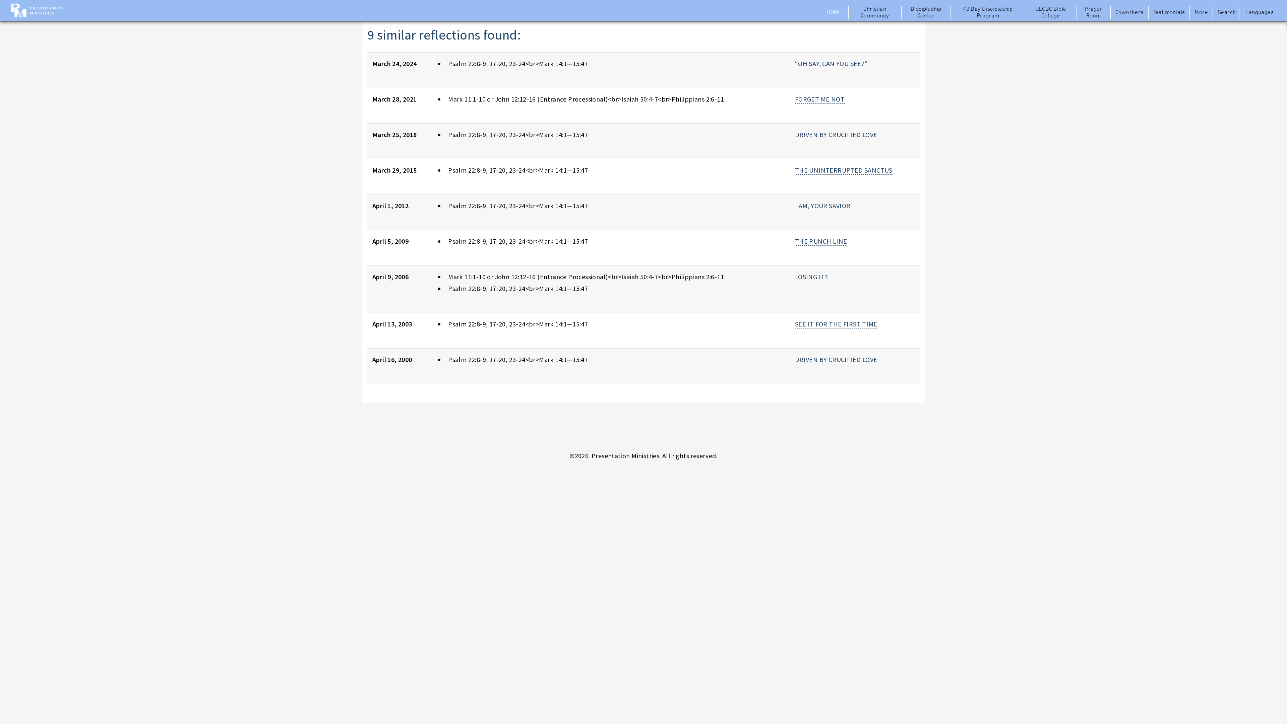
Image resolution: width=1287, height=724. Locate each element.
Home (834, 12)
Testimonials (1169, 12)
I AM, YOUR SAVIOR (823, 205)
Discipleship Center (926, 12)
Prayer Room (1093, 12)
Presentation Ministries (46, 10)
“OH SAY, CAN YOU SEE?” (831, 63)
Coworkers (1129, 12)
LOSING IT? (811, 277)
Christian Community (875, 12)
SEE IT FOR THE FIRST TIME (836, 324)
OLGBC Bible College (1050, 12)
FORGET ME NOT (820, 99)
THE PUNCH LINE (821, 241)
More (1201, 12)
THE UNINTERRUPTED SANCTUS (844, 170)
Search (1227, 12)
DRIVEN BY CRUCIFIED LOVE (836, 134)
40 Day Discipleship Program (988, 12)
